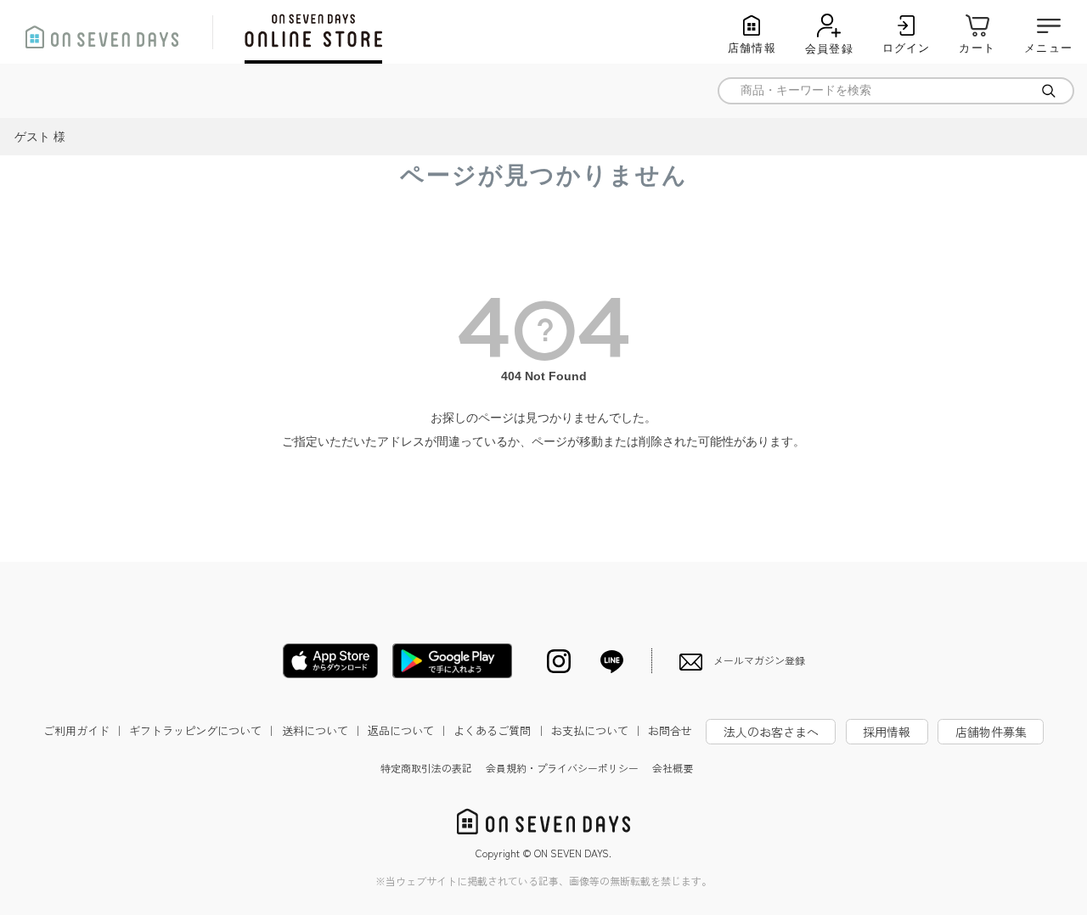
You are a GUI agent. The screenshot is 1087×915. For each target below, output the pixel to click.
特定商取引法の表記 (426, 768)
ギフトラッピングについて (203, 730)
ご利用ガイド (84, 730)
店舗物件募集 (991, 731)
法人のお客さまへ (771, 731)
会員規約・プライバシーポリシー (562, 768)
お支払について (597, 730)
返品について (408, 730)
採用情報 (886, 731)
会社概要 (672, 768)
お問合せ (670, 730)
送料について (322, 730)
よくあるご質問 (499, 730)
